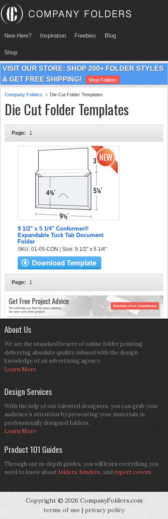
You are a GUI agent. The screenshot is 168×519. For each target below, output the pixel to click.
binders (90, 472)
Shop (8, 52)
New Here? (17, 35)
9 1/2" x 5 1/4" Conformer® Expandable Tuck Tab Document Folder (60, 235)
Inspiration (53, 35)
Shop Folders (102, 79)
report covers (132, 472)
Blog (110, 35)
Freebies (83, 35)
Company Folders (23, 94)
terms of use (62, 510)
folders (67, 472)
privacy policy (104, 510)
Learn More (20, 369)
